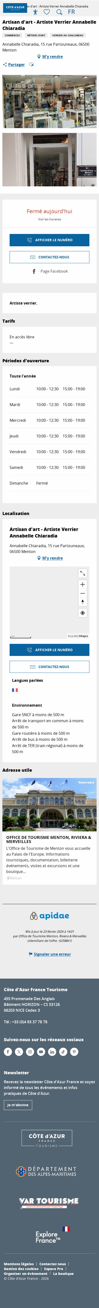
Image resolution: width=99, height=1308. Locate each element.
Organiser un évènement (25, 1273)
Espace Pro (53, 1268)
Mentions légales (19, 1263)
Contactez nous (52, 1263)
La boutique (63, 1273)
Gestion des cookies (21, 1268)
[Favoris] (47, 12)
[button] (59, 12)
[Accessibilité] (35, 12)
